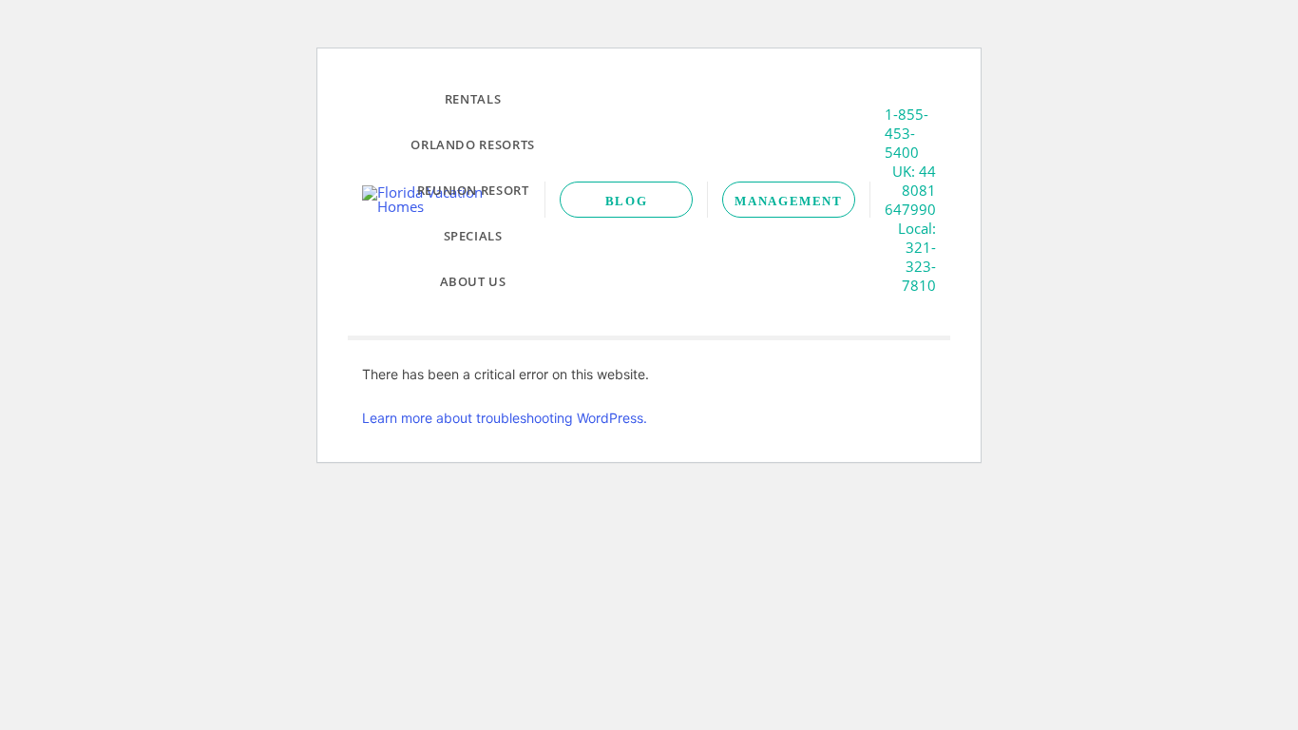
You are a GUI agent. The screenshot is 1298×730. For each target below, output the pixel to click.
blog (626, 201)
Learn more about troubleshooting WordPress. (504, 418)
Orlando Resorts (472, 144)
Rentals (473, 98)
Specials (473, 235)
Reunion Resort (473, 190)
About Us (473, 281)
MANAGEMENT (788, 201)
